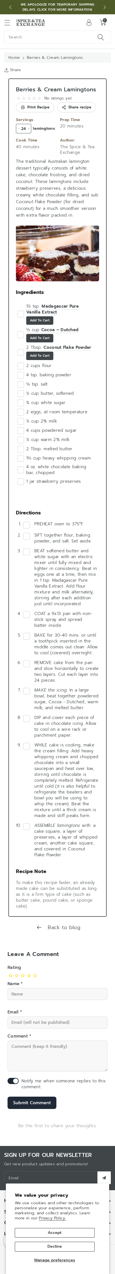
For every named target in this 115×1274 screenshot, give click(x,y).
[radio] (18, 98)
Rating (14, 967)
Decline (54, 1246)
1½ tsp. (52, 309)
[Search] (101, 37)
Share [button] (15, 70)
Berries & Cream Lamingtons (56, 89)
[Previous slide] (10, 7)
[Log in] (89, 22)
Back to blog (63, 927)
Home (14, 58)
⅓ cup (52, 330)
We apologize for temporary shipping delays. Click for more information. (58, 7)
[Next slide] (105, 7)
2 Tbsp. (58, 347)
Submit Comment (32, 1102)
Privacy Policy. (52, 1218)
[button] (9, 22)
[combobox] (57, 37)
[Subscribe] (104, 1177)
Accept (54, 1233)
